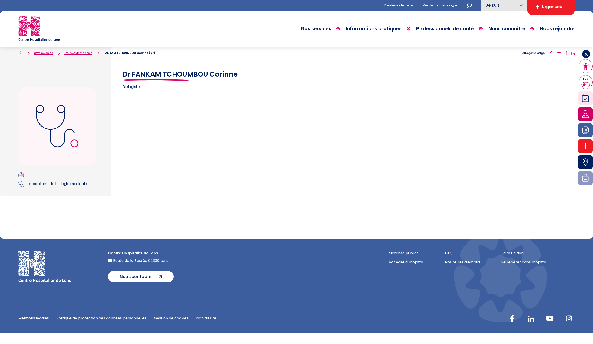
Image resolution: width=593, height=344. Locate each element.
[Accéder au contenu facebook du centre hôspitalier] (512, 318)
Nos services (316, 28)
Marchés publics (404, 253)
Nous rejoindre (557, 28)
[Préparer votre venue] (585, 178)
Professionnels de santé (445, 28)
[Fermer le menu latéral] (586, 54)
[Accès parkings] (585, 162)
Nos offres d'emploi (462, 262)
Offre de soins (43, 53)
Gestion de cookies (171, 318)
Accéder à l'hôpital (406, 262)
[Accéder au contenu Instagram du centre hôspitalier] (569, 318)
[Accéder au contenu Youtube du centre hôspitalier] (550, 318)
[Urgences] (585, 146)
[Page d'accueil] (20, 53)
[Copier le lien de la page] (551, 53)
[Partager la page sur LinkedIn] (573, 53)
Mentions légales (33, 318)
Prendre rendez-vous (398, 5)
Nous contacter (136, 276)
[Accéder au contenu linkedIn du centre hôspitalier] (531, 318)
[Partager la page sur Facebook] (566, 53)
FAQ (449, 253)
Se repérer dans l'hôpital (523, 262)
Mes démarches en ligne (440, 5)
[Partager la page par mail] (559, 53)
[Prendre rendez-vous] (585, 98)
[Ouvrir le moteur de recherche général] (469, 5)
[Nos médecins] (585, 114)
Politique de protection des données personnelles (101, 318)
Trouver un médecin (78, 53)
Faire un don (512, 253)
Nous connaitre (507, 28)
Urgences (552, 6)
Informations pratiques (374, 28)
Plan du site (206, 318)
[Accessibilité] (586, 66)
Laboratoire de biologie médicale (57, 183)
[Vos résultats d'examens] (585, 130)
